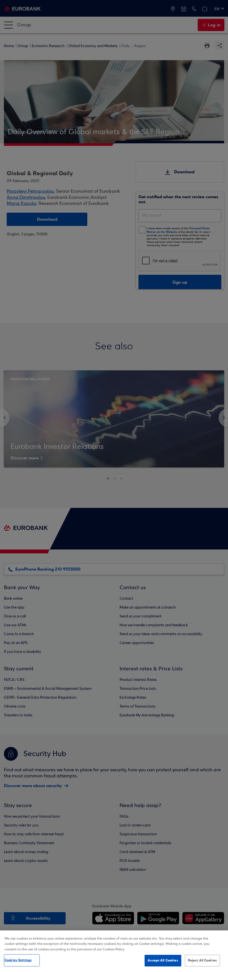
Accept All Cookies (163, 960)
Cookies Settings (18, 960)
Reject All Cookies (202, 960)
